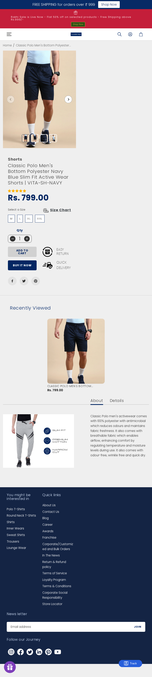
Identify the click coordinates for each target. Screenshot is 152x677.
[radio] (11, 219)
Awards (47, 531)
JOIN (137, 627)
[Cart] (141, 34)
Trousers (13, 541)
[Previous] (10, 99)
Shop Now (78, 24)
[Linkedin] (39, 652)
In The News (51, 555)
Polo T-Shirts (16, 509)
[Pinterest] (35, 281)
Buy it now (22, 265)
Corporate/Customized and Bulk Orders (57, 546)
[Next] (68, 99)
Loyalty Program (54, 580)
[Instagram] (11, 652)
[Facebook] (12, 281)
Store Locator (52, 604)
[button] (8, 34)
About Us (49, 505)
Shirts (11, 522)
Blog (45, 518)
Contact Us (50, 512)
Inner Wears (15, 528)
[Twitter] (24, 281)
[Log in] (130, 34)
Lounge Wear (16, 548)
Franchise (49, 537)
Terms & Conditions (56, 586)
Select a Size (16, 210)
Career (47, 525)
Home (7, 45)
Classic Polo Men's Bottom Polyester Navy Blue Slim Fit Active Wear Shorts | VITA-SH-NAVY (74, 386)
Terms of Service (54, 573)
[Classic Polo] (76, 34)
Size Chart (60, 210)
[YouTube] (57, 652)
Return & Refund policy (54, 564)
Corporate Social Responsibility (54, 595)
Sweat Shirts (16, 535)
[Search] (119, 34)
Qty (20, 230)
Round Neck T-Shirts (21, 515)
